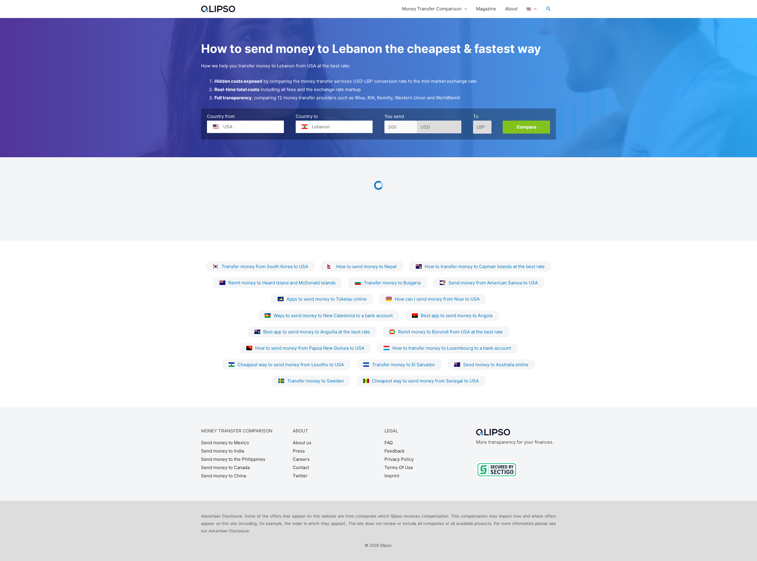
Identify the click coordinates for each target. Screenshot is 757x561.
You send (394, 116)
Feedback (394, 451)
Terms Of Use (398, 467)
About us (302, 442)
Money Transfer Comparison (432, 9)
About (511, 9)
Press (299, 451)
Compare (526, 127)
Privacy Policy (399, 459)
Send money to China (223, 476)
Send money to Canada (225, 467)
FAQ (388, 442)
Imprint (391, 476)
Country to (307, 116)
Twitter (300, 476)
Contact (301, 467)
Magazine (486, 9)
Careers (301, 459)
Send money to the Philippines (233, 459)
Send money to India (222, 451)
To (475, 116)
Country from (221, 116)
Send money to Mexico (225, 442)
